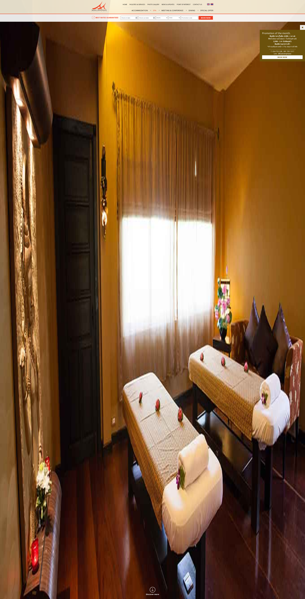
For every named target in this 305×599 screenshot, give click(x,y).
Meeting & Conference (172, 10)
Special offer (206, 10)
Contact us (197, 4)
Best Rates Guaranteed (107, 17)
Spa (154, 10)
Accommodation (140, 10)
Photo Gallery (153, 4)
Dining (192, 10)
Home (125, 4)
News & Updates (168, 4)
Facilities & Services (137, 4)
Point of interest (184, 4)
